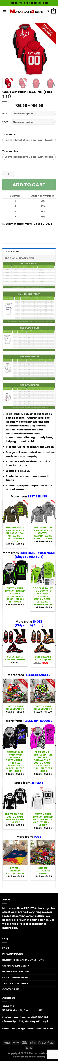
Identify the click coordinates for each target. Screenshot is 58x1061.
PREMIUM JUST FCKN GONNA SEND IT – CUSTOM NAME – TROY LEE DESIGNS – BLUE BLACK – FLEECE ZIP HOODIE (15, 761)
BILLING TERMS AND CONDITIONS (23, 959)
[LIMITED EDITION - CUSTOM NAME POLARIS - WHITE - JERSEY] (15, 798)
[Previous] (7, 49)
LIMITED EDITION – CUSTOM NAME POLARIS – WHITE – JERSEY (15, 818)
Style (5, 122)
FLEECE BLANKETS (37, 675)
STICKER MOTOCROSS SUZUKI (43, 871)
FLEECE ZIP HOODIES (37, 721)
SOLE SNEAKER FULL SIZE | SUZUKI (15, 658)
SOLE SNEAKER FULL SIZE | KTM (43, 658)
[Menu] (4, 11)
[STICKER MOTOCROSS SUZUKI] (42, 852)
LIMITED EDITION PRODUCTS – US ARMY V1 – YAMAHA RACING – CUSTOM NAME (43, 533)
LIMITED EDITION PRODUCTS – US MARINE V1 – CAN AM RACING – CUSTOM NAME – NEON (15, 534)
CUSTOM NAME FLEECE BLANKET (15, 707)
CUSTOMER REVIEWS (15, 977)
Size (4, 113)
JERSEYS (37, 783)
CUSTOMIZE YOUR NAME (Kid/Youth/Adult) (35, 555)
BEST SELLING (37, 496)
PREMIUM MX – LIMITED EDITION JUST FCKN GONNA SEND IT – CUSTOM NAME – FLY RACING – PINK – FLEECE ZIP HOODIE (43, 761)
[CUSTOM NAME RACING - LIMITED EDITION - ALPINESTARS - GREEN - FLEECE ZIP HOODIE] (15, 572)
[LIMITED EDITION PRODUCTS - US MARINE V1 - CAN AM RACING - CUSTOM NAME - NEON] (15, 512)
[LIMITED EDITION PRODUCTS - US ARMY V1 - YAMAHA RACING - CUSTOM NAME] (42, 512)
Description (12, 251)
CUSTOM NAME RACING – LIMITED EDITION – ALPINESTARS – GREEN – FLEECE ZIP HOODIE (15, 595)
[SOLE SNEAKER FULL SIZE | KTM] (42, 641)
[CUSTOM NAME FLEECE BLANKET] (15, 691)
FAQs (5, 948)
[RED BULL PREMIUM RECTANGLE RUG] (15, 852)
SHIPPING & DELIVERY (15, 965)
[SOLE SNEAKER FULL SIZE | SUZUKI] (15, 641)
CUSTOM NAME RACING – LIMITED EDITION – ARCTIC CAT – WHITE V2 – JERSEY (43, 819)
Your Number (10, 151)
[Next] (51, 49)
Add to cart (29, 184)
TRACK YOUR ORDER (15, 983)
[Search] (48, 11)
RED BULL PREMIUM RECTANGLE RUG (15, 871)
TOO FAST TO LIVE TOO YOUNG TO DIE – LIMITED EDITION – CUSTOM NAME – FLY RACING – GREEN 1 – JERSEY (43, 596)
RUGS (37, 837)
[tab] (29, 251)
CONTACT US (10, 989)
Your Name (9, 134)
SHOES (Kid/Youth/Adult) (29, 623)
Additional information (19, 258)
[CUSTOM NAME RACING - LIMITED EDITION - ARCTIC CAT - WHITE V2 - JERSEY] (42, 798)
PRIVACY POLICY (13, 954)
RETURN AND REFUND (15, 971)
